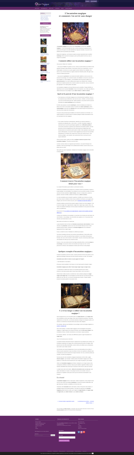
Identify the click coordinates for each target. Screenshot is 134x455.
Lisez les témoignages (45, 35)
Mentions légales (38, 421)
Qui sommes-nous (81, 421)
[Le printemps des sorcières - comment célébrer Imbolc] (43, 60)
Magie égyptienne (70, 451)
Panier (87, 1)
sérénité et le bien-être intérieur (84, 200)
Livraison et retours (38, 425)
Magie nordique (78, 451)
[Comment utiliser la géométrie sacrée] (43, 77)
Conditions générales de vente (40, 423)
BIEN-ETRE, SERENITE (44, 18)
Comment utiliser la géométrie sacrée (66, 401)
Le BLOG (79, 425)
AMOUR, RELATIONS (44, 17)
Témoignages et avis (81, 423)
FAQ (79, 424)
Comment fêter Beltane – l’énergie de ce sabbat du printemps (45, 54)
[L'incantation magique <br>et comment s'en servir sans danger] (43, 68)
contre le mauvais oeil (61, 326)
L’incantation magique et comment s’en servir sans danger (45, 72)
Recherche (36, 433)
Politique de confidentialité (39, 424)
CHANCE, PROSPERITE (45, 19)
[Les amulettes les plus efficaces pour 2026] (43, 42)
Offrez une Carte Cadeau (82, 428)
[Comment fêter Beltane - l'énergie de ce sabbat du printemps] (43, 50)
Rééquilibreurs (62, 451)
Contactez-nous (45, 23)
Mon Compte (93, 1)
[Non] (132, 453)
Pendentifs (55, 451)
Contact (36, 428)
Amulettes (50, 451)
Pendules (84, 451)
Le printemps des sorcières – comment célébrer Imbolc (86, 402)
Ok (92, 453)
